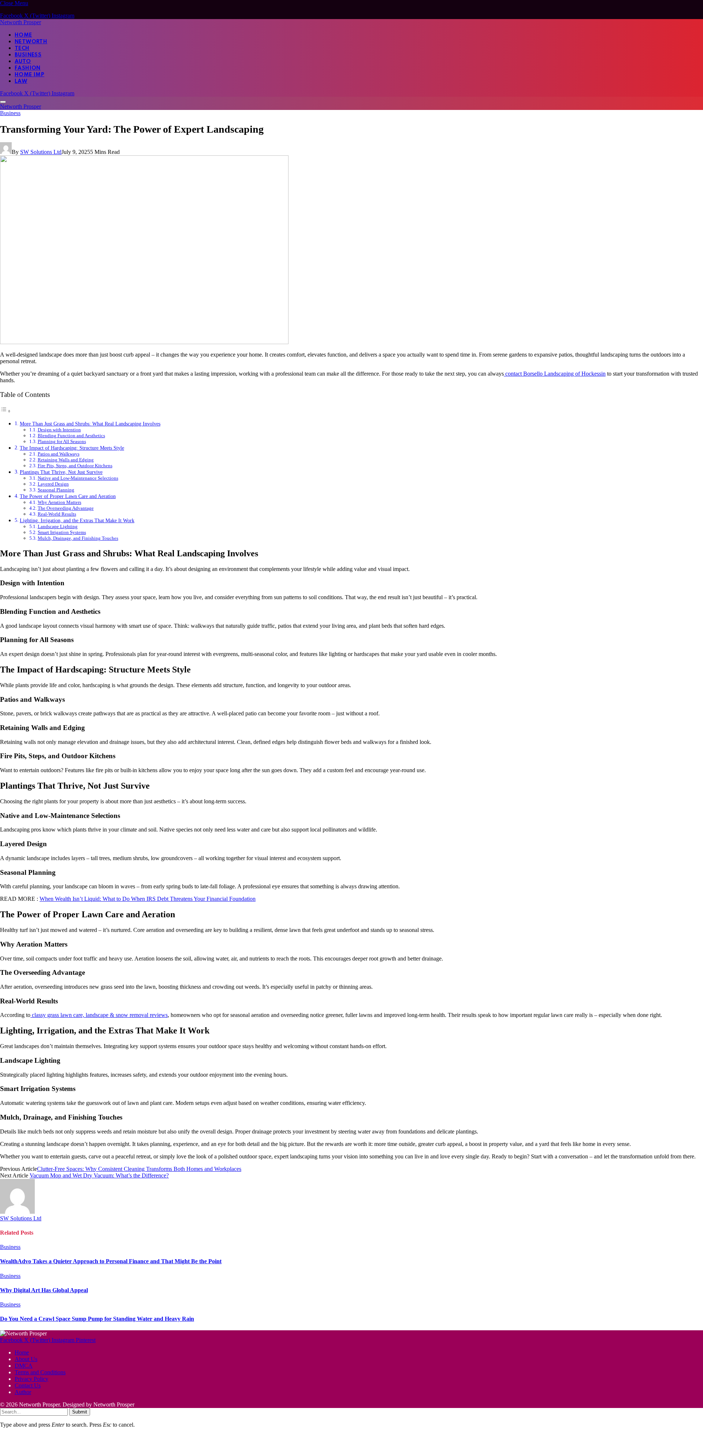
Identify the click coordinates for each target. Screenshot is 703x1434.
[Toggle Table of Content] (5, 411)
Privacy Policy (31, 1379)
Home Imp (29, 74)
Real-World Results (57, 514)
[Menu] (3, 102)
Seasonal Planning (56, 490)
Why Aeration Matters (59, 502)
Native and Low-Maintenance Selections (78, 478)
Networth (31, 41)
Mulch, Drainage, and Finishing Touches (78, 538)
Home (23, 35)
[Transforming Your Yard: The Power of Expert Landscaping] (144, 342)
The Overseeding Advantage (66, 508)
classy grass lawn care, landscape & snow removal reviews (99, 1015)
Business (28, 55)
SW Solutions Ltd (41, 152)
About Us (26, 1359)
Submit (79, 1412)
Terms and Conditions (40, 1372)
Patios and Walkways (58, 454)
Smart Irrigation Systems (62, 532)
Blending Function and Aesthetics (71, 435)
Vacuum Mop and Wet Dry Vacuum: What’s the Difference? (99, 1175)
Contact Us (28, 1385)
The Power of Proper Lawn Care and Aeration (68, 496)
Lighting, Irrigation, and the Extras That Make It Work (77, 520)
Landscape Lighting (58, 526)
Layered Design (53, 484)
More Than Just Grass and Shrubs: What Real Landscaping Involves (90, 424)
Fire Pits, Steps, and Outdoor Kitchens (75, 465)
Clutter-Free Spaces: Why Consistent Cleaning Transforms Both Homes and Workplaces (139, 1169)
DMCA (24, 1366)
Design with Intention (59, 429)
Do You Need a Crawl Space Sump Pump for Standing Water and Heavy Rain (97, 1319)
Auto (23, 61)
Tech (22, 48)
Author (23, 1392)
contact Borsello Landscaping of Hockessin (555, 374)
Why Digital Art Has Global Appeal (44, 1290)
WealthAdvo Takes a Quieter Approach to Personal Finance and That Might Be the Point (111, 1261)
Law (21, 81)
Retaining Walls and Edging (66, 459)
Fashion (28, 68)
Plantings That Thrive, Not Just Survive (61, 472)
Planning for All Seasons (62, 441)
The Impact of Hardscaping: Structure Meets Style (72, 448)
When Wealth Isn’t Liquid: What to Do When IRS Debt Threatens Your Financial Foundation (148, 899)
